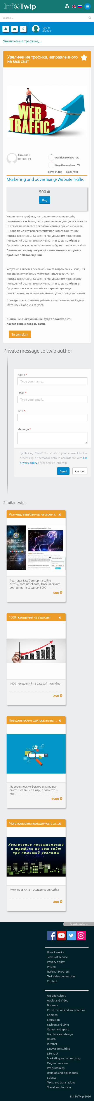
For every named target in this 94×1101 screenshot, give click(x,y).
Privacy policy (55, 962)
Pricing (51, 966)
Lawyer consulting (58, 1048)
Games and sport (58, 1029)
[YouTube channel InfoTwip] (61, 935)
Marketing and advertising (31, 179)
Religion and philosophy (62, 1072)
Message (23, 429)
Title (20, 411)
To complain (20, 334)
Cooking (52, 1015)
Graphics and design (60, 1034)
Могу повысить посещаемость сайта (34, 823)
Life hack (52, 1053)
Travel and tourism (59, 1087)
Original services (57, 1063)
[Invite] (67, 6)
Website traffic (70, 179)
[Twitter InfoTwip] (71, 935)
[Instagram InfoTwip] (81, 935)
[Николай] (12, 155)
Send (63, 471)
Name (21, 374)
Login (46, 27)
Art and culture (56, 995)
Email (20, 393)
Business (52, 1005)
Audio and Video (57, 1000)
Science (51, 1077)
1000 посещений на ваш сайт (29, 617)
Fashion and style (58, 1024)
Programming (56, 1068)
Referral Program (58, 971)
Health (51, 1039)
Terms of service (57, 957)
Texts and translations (61, 1082)
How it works (55, 952)
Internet (52, 1044)
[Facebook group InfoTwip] (51, 935)
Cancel (80, 471)
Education (53, 1019)
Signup (46, 30)
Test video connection (61, 976)
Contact (52, 981)
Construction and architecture (66, 1010)
